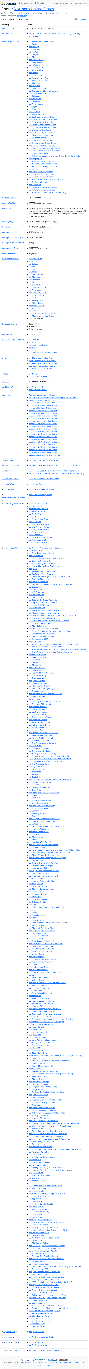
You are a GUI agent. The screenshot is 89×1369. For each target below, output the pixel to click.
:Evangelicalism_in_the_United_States (45, 1186)
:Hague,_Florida (36, 1050)
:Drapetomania (36, 691)
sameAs (6, 395)
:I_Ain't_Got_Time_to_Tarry (41, 561)
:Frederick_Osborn (38, 720)
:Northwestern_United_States (42, 122)
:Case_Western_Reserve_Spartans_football (47, 982)
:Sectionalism (36, 1068)
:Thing (33, 374)
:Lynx (32, 975)
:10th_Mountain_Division (40, 962)
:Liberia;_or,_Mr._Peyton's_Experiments (46, 1136)
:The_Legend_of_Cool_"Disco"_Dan (44, 1279)
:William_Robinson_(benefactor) (43, 628)
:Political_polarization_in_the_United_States (48, 1295)
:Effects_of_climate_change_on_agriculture (48, 1193)
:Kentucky (34, 52)
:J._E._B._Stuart (36, 1173)
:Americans (35, 772)
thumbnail (7, 33)
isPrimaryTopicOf (10, 479)
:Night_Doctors (36, 766)
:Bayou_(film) (35, 597)
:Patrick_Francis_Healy (39, 725)
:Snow (33, 109)
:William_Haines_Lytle (39, 1209)
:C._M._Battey (35, 746)
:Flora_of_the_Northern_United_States (46, 179)
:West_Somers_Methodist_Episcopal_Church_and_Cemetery (54, 644)
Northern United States (34, 8)
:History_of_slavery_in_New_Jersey (44, 151)
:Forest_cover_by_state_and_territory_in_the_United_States (54, 850)
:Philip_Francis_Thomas (40, 686)
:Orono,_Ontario (37, 589)
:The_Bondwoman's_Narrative (42, 743)
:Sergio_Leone (36, 1089)
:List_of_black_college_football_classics (46, 566)
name (6, 227)
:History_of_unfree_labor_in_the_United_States (49, 1139)
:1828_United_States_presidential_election (47, 907)
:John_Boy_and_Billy (38, 868)
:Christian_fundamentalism (41, 889)
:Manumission (36, 837)
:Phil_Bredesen (36, 1097)
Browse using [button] (26, 3)
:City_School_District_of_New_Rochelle (46, 602)
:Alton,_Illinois (36, 884)
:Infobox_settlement (38, 345)
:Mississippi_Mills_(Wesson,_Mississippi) (46, 1022)
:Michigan (34, 277)
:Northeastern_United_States (42, 132)
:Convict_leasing (37, 709)
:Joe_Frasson (35, 1029)
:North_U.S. (35, 516)
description (8, 28)
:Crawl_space (35, 1240)
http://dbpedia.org (59, 13)
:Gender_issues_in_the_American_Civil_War (48, 1133)
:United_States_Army (39, 803)
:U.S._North (35, 522)
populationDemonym (12, 237)
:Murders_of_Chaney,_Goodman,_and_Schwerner (50, 584)
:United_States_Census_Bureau (43, 127)
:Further (33, 342)
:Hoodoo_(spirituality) (39, 1212)
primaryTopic (10, 1350)
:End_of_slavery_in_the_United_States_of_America (50, 652)
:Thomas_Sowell (37, 1324)
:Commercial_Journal (39, 873)
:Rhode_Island (36, 303)
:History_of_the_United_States (42, 821)
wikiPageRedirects (12, 503)
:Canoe (33, 964)
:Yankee (33, 169)
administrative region (25, 13)
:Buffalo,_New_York (38, 80)
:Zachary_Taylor (36, 811)
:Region (33, 106)
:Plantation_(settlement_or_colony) (44, 613)
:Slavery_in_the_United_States (42, 143)
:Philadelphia (35, 62)
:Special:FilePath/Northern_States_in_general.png (54, 471)
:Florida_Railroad (37, 847)
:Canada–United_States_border (43, 119)
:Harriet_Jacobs (36, 1191)
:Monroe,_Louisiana (38, 1084)
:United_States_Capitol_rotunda (43, 1102)
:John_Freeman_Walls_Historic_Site (44, 1271)
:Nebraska (34, 285)
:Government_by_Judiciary (41, 751)
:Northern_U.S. (36, 532)
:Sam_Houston (36, 920)
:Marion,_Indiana (37, 1079)
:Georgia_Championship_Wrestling (44, 818)
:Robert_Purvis (36, 1206)
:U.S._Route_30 (36, 592)
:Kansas (33, 269)
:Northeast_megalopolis (40, 138)
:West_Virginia (36, 70)
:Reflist (33, 350)
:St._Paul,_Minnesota (39, 182)
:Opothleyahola (36, 990)
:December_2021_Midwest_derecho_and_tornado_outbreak (55, 1308)
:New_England (36, 104)
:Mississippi (35, 665)
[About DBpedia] (8, 3)
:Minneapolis (35, 101)
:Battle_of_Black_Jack (39, 579)
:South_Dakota (36, 305)
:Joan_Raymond (36, 1058)
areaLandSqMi (9, 198)
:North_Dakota (36, 295)
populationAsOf (10, 232)
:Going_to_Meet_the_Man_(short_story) (46, 558)
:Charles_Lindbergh (38, 657)
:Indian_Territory (37, 114)
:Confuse (34, 340)
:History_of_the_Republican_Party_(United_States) (50, 1170)
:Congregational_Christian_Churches (45, 1014)
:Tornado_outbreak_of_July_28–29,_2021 (46, 1305)
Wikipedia (31, 1363)
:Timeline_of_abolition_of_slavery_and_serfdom (49, 631)
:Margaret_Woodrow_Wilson (42, 928)
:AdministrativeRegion (39, 376)
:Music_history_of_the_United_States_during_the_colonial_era (55, 1266)
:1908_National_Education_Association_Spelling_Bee (51, 1282)
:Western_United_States (40, 130)
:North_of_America (38, 1345)
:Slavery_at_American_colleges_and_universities (50, 756)
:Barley (33, 912)
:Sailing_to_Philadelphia (40, 1219)
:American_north (37, 511)
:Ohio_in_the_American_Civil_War (44, 863)
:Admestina (35, 996)
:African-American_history (41, 1313)
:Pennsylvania (36, 300)
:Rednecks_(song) (37, 1027)
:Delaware (34, 49)
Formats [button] (40, 3)
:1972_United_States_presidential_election (47, 826)
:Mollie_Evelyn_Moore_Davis (42, 1141)
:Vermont (34, 311)
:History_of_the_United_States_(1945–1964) (48, 1230)
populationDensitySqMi (13, 243)
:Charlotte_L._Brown (38, 1053)
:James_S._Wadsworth (39, 1196)
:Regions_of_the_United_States (43, 164)
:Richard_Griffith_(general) (41, 738)
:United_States (36, 67)
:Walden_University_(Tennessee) (43, 733)
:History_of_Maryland (39, 1006)
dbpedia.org (22, 16)
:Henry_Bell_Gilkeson (39, 605)
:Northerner (35, 641)
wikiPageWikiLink (10, 41)
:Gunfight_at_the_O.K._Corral (42, 1157)
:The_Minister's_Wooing (40, 717)
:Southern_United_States (40, 140)
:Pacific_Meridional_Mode (41, 1066)
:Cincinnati (34, 83)
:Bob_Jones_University (39, 1162)
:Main (32, 347)
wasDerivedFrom (10, 465)
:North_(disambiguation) (40, 495)
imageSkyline (9, 221)
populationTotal (10, 248)
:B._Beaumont (36, 878)
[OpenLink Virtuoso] (25, 1359)
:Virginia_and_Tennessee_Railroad (44, 871)
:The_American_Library (39, 764)
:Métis (33, 917)
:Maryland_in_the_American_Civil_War (45, 693)
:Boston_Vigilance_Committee (42, 1110)
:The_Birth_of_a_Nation (39, 1175)
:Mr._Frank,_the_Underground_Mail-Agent (47, 858)
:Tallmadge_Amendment (40, 1045)
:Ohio (32, 298)
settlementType (10, 253)
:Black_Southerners (38, 969)
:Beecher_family (37, 1326)
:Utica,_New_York (37, 938)
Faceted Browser (62, 3)
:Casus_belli (35, 1154)
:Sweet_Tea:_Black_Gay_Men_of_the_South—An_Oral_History (55, 1149)
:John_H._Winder (37, 696)
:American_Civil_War (38, 78)
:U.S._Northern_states (39, 524)
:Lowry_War (35, 834)
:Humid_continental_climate (41, 177)
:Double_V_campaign (39, 748)
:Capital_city (35, 777)
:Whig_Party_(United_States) (42, 805)
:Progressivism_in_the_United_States (45, 1100)
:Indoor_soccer (36, 925)
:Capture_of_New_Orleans (41, 574)
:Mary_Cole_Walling (38, 626)
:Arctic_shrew (36, 1217)
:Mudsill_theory (36, 860)
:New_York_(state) (37, 292)
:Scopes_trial (35, 587)
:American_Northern (38, 509)
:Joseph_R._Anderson (39, 988)
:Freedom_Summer (38, 706)
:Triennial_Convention (39, 740)
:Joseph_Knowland (38, 1032)
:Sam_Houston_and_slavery (41, 553)
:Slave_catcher (36, 699)
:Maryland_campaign (39, 1081)
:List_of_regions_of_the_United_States (46, 943)
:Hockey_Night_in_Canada (41, 1204)
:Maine (33, 272)
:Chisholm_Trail (36, 595)
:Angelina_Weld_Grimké (40, 842)
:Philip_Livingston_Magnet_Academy (45, 610)
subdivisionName (10, 259)
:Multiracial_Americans (39, 787)
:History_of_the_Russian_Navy (42, 753)
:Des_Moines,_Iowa (38, 93)
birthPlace (9, 484)
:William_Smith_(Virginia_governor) (44, 688)
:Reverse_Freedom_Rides (40, 735)
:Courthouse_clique (38, 1063)
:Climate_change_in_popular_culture (45, 1009)
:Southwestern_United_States (42, 125)
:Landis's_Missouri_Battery (41, 1292)
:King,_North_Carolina (39, 1076)
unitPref (7, 334)
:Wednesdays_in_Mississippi (42, 634)
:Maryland (34, 54)
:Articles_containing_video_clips (43, 166)
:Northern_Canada (38, 899)
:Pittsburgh (35, 65)
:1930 (32, 910)
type (5, 374)
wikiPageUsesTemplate (13, 340)
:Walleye (33, 839)
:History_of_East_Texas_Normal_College (46, 1277)
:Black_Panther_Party (39, 1316)
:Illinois (33, 261)
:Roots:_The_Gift (37, 608)
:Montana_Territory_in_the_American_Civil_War (49, 852)
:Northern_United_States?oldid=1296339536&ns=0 (54, 465)
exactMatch (8, 460)
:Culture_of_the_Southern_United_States (47, 1113)
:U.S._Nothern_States (39, 527)
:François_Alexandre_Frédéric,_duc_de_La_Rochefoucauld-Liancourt (58, 649)
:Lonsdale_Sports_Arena (40, 623)
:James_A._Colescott (38, 714)
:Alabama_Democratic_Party (42, 571)
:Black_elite (35, 1048)
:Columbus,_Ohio (37, 88)
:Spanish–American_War (40, 800)
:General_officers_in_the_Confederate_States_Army (51, 779)
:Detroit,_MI (35, 184)
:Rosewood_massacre (39, 1225)
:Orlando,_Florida (37, 902)
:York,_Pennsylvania (38, 808)
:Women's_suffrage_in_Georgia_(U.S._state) (48, 1298)
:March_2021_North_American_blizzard (46, 647)
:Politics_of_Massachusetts (41, 1128)
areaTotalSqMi (9, 203)
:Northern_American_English (42, 489)
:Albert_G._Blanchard (39, 998)
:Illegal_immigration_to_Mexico (43, 563)
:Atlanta (33, 774)
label (5, 382)
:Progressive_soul (37, 933)
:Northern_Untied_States (40, 537)
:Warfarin (34, 1178)
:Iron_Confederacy (38, 727)
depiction (7, 471)
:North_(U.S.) (35, 514)
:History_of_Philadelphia (40, 1118)
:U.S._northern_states (39, 529)
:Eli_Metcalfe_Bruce (38, 1253)
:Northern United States (42, 395)
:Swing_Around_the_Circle (41, 1042)
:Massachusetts (36, 274)
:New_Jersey (35, 290)
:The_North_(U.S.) (37, 540)
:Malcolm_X (35, 1160)
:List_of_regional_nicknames (42, 618)
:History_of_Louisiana (39, 829)
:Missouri (34, 57)
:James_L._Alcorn (37, 680)
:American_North (37, 506)
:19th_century (36, 75)
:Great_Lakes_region (38, 153)
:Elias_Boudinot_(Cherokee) (41, 941)
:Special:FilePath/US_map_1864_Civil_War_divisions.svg (56, 473)
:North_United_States (39, 519)
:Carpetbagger (36, 956)
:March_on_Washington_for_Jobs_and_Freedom (50, 576)
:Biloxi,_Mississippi (38, 886)
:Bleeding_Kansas (37, 813)
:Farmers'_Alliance (37, 1261)
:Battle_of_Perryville (38, 582)
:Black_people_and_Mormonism (43, 844)
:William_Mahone (37, 1188)
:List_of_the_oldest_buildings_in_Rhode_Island (49, 621)
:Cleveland (34, 86)
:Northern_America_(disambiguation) (45, 1238)
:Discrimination (36, 1318)
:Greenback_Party (37, 675)
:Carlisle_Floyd (36, 1201)
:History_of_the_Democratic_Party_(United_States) (51, 1074)
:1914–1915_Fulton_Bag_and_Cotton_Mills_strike (50, 759)
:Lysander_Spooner (38, 683)
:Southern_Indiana (38, 712)
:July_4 (33, 568)
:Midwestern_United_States (41, 41)
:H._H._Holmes (36, 1183)
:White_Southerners (38, 977)
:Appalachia (35, 1199)
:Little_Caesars (36, 1214)
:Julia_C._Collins (36, 484)
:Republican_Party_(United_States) (44, 792)
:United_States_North (39, 542)
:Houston (34, 785)
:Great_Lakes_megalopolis (41, 171)
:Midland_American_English (41, 865)
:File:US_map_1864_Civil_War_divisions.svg (47, 192)
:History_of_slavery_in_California (43, 1120)
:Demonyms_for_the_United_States (44, 701)
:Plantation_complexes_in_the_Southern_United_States (53, 615)
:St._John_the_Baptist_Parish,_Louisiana (46, 1092)
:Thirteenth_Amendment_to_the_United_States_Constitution (55, 156)
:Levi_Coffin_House (38, 1274)
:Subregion (35, 824)
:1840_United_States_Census (42, 190)
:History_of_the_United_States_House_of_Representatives (54, 1123)
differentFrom (9, 387)
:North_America (36, 387)
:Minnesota (35, 279)
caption (6, 208)
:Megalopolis (35, 158)
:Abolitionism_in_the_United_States (44, 1071)
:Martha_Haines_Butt (39, 1232)
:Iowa (32, 266)
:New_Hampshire (37, 287)
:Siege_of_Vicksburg (38, 936)
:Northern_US (36, 535)
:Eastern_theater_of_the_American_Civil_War (48, 923)
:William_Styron (36, 980)
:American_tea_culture (39, 722)
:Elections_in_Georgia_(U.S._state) (44, 1251)
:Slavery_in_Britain (37, 1037)
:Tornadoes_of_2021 (38, 639)
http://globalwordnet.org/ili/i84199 (43, 460)
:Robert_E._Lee (36, 795)
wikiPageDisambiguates (13, 497)
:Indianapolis (35, 96)
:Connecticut (35, 259)
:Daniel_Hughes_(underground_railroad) (47, 1245)
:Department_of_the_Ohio (41, 1016)
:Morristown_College (39, 1243)
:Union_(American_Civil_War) (42, 145)
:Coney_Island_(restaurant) (41, 1011)
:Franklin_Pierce (37, 915)
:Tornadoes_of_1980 (38, 1269)
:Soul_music (35, 798)
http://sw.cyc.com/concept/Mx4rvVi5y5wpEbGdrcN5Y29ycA (53, 397)
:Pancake (34, 904)
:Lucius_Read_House (38, 1303)
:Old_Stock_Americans (39, 1321)
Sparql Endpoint (80, 3)
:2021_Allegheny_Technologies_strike (45, 761)
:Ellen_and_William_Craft (40, 704)
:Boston (33, 44)
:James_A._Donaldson (39, 730)
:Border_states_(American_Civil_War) (45, 148)
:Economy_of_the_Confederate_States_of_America (51, 1019)
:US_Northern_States (39, 503)
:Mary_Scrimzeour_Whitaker (42, 636)
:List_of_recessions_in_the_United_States (47, 1222)
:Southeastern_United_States (42, 117)
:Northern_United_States (40, 368)
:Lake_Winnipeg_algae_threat (42, 1040)
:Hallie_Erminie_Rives (39, 1264)
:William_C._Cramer (38, 985)
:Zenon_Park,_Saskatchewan (42, 1107)
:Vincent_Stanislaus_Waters (41, 1001)
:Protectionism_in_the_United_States (45, 1131)
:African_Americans (38, 769)
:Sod (32, 816)
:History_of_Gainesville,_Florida (43, 881)
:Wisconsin (34, 308)
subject (6, 358)
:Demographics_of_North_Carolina (44, 1248)
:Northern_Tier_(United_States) (43, 174)
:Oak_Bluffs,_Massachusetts (41, 949)
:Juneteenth (35, 1035)
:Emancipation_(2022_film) (41, 1300)
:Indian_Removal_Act (39, 831)
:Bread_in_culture (37, 1144)
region (7, 1337)
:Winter (33, 72)
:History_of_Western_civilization (43, 1227)
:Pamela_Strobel (37, 550)
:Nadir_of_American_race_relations (44, 548)
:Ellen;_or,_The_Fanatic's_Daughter (44, 1256)
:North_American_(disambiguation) (44, 1311)
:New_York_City (36, 59)
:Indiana (33, 264)
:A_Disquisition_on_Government (43, 876)
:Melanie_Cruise (37, 1235)
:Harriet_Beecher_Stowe (40, 782)
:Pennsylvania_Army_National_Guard (45, 1167)
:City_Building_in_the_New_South (44, 1285)
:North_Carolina (37, 667)
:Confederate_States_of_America (43, 91)
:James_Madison (37, 891)
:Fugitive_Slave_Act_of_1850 (41, 673)
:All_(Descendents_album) (41, 1003)
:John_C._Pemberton (38, 1094)
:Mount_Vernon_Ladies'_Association (45, 855)
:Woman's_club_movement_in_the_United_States (50, 1126)
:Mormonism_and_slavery (41, 1147)
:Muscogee (35, 897)
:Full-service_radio (37, 1165)
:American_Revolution (39, 1152)
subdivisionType (10, 324)
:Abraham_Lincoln (37, 654)
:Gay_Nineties (36, 555)
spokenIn (8, 489)
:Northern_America (38, 389)
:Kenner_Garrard (37, 1180)
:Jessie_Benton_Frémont (40, 967)
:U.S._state (34, 112)
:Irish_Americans (37, 678)
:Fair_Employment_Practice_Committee (46, 1258)
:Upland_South (36, 954)
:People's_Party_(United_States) (43, 1087)
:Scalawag (34, 1105)
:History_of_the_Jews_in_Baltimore (44, 972)
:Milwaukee (35, 99)
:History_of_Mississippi (39, 1115)
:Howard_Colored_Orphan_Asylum (44, 1287)
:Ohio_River (35, 790)
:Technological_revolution (41, 1024)
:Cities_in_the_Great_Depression (43, 600)
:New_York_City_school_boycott (43, 1290)
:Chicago (34, 46)
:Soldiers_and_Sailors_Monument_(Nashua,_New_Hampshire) (55, 1055)
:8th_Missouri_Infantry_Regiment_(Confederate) (50, 1061)
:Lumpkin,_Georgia (38, 894)
